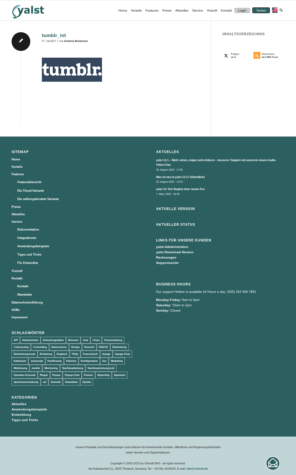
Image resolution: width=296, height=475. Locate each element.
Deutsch (89, 347)
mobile (36, 368)
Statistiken (71, 382)
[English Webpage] (274, 10)
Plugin (44, 375)
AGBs (16, 310)
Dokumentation (28, 229)
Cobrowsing (21, 347)
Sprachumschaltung (26, 382)
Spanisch (119, 375)
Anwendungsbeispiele (33, 246)
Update (86, 382)
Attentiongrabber (53, 340)
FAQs (75, 354)
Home (16, 159)
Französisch (90, 354)
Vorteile (17, 167)
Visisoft (17, 271)
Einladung (46, 354)
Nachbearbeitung (72, 368)
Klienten (71, 360)
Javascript (37, 360)
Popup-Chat (72, 375)
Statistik (56, 382)
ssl (44, 382)
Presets (88, 375)
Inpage (106, 354)
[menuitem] (123, 10)
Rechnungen (166, 257)
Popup (56, 375)
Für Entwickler (27, 263)
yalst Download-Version (175, 252)
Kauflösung (54, 360)
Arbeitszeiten (30, 340)
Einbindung (119, 347)
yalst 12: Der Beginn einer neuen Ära (180, 189)
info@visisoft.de (197, 468)
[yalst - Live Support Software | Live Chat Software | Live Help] (34, 10)
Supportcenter (167, 263)
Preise (16, 207)
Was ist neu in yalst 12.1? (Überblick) (180, 177)
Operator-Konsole (25, 375)
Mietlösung (20, 368)
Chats (96, 340)
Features (18, 174)
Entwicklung (21, 414)
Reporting (103, 375)
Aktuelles (18, 214)
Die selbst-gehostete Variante (38, 199)
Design (75, 347)
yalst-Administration (172, 247)
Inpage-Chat (122, 354)
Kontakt (17, 278)
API (16, 340)
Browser (73, 340)
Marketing (117, 360)
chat (85, 340)
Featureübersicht (29, 182)
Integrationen (26, 238)
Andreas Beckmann (76, 41)
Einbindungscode (24, 354)
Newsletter (24, 294)
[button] (273, 463)
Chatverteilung (113, 340)
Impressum (20, 317)
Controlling (40, 347)
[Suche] (281, 10)
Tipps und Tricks (29, 254)
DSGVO (103, 347)
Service (17, 221)
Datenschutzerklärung (27, 302)
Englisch (62, 354)
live (104, 360)
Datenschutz (59, 347)
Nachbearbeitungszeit (101, 368)
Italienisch (20, 360)
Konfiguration (89, 360)
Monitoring (51, 368)
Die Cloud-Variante (30, 190)
